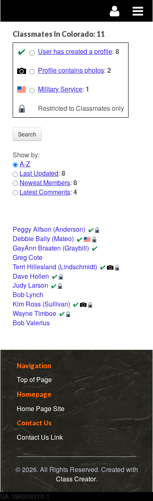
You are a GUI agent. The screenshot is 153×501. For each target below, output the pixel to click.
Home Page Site (40, 408)
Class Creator (76, 478)
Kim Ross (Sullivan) (41, 304)
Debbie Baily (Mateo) (43, 238)
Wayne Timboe (34, 313)
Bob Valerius (31, 322)
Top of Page (34, 379)
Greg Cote (27, 257)
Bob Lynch (28, 294)
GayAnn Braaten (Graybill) (51, 248)
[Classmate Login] (115, 11)
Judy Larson (30, 285)
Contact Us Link (40, 437)
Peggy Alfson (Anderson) (49, 229)
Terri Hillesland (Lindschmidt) (55, 266)
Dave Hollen (31, 276)
